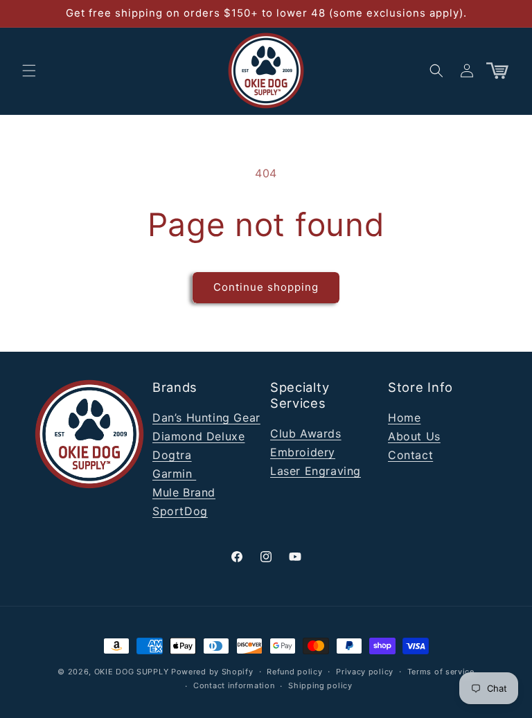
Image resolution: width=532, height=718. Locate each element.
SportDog (180, 511)
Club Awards (306, 433)
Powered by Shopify (212, 671)
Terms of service (441, 671)
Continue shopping (266, 287)
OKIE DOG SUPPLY (131, 671)
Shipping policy (320, 685)
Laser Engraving (315, 471)
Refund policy (294, 671)
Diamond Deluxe (198, 436)
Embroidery (302, 452)
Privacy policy (364, 671)
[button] (29, 70)
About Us (414, 436)
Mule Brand (183, 492)
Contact (410, 455)
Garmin (174, 474)
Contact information (233, 685)
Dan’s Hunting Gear (206, 417)
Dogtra (172, 455)
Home (404, 417)
